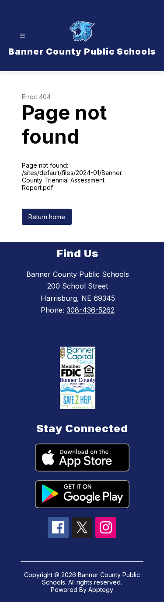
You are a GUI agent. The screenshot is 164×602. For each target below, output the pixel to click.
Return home (46, 216)
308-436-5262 (90, 310)
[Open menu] (22, 36)
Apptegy (100, 589)
